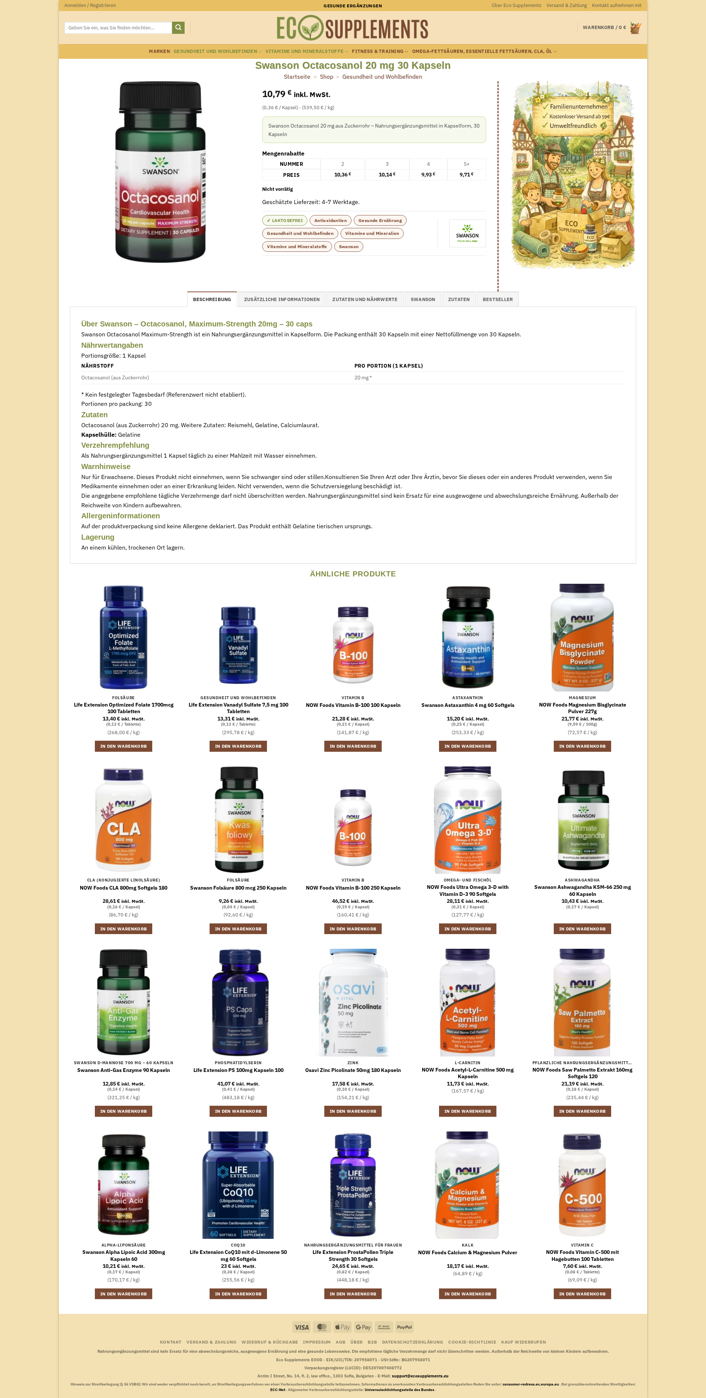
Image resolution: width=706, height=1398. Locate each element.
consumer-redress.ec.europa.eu (531, 1384)
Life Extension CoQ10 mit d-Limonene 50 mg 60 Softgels (238, 1255)
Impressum (317, 1342)
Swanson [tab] (423, 299)
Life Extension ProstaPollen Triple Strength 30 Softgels (353, 1255)
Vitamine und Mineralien (372, 233)
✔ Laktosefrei (285, 220)
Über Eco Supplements (516, 5)
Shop (326, 76)
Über (356, 1342)
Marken (159, 51)
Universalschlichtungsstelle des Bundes (400, 1389)
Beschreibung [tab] (212, 299)
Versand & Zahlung (566, 5)
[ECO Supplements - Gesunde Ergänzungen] (353, 28)
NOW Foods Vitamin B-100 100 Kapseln (353, 705)
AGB (341, 1342)
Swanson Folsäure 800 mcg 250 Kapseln (238, 887)
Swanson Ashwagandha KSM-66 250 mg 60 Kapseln (582, 890)
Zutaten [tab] (459, 299)
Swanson (349, 246)
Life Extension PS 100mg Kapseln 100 (238, 1070)
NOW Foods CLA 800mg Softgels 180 (123, 887)
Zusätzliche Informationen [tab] (282, 299)
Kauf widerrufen (523, 1342)
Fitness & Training (377, 51)
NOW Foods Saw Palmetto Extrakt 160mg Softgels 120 (582, 1073)
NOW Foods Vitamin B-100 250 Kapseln (353, 887)
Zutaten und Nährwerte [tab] (364, 299)
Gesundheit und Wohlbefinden (215, 51)
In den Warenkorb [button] (123, 746)
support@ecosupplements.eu (420, 1376)
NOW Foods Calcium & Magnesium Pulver (467, 1252)
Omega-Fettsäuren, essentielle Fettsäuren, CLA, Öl (482, 51)
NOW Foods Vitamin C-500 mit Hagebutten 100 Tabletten (582, 1255)
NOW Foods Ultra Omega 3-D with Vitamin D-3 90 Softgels (468, 890)
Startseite (297, 76)
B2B (372, 1342)
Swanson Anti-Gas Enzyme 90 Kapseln (123, 1070)
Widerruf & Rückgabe (270, 1342)
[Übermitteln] (178, 28)
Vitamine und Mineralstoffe (304, 51)
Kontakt (171, 1342)
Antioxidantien (330, 220)
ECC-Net (278, 1389)
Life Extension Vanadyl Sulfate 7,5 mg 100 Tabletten (238, 708)
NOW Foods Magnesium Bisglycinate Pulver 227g (582, 708)
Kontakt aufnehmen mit (617, 5)
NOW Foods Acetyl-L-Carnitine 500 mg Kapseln (468, 1073)
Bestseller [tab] (498, 299)
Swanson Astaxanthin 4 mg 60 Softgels (467, 705)
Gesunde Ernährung (380, 220)
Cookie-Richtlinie (472, 1342)
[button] (90, 5)
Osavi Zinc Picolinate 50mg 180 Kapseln (353, 1070)
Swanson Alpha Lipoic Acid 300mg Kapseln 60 (123, 1255)
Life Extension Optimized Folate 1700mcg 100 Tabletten (124, 708)
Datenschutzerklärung (412, 1342)
